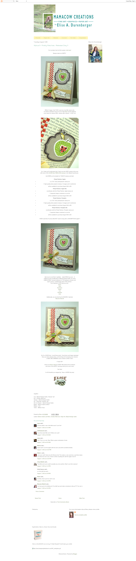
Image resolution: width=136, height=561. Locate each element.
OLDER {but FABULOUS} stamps (57, 173)
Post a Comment (40, 491)
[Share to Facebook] (56, 414)
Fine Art (38, 37)
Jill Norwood (40, 430)
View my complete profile (80, 515)
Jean (60, 294)
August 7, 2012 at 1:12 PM (44, 466)
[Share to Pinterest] (58, 414)
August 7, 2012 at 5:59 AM (44, 435)
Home (59, 498)
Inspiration (82, 37)
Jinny (59, 286)
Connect (64, 37)
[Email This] (52, 414)
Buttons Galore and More (44, 416)
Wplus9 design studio (71, 416)
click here (68, 50)
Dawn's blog (53, 364)
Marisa (39, 445)
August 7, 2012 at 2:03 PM (44, 473)
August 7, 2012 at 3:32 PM (44, 488)
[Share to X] (55, 414)
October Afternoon (55, 416)
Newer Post (38, 498)
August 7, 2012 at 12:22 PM (44, 449)
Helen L (39, 453)
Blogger (75, 554)
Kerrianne (59, 287)
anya (38, 438)
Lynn (38, 423)
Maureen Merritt (60, 298)
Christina (60, 292)
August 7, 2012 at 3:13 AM (44, 427)
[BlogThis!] (53, 414)
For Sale (73, 37)
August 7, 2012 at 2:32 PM (44, 480)
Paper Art (46, 37)
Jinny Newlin (40, 461)
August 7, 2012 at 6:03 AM (44, 442)
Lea (60, 290)
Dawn (66, 111)
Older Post (82, 498)
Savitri (59, 289)
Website (55, 37)
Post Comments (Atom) (63, 502)
